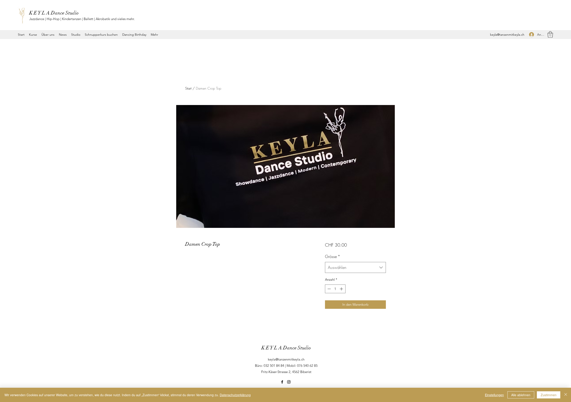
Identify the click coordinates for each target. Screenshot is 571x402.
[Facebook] (282, 382)
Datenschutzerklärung (235, 395)
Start (188, 88)
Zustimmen (549, 395)
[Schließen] (565, 394)
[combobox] (355, 267)
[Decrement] (329, 289)
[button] (550, 34)
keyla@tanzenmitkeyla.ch (507, 35)
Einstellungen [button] (494, 395)
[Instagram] (289, 382)
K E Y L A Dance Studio (54, 13)
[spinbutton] (335, 289)
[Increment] (342, 289)
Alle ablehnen (520, 395)
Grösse (332, 256)
